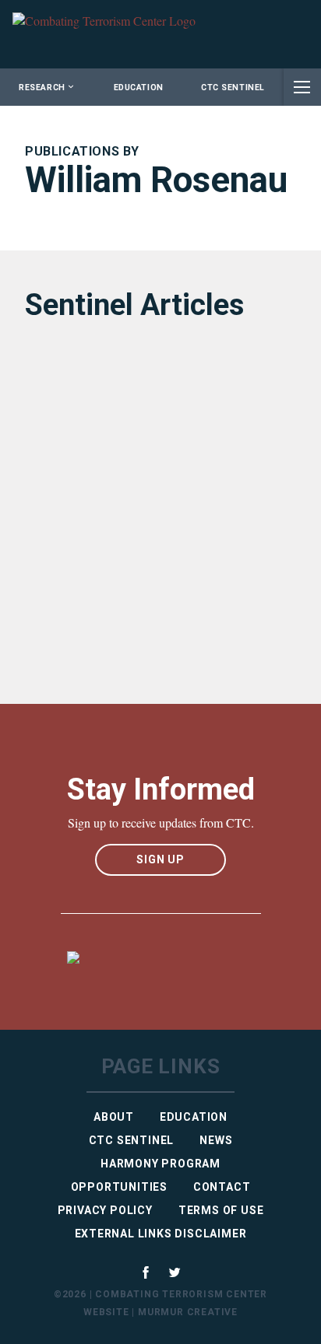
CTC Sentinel (232, 87)
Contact (222, 1187)
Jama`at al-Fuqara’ (97, 613)
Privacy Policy (105, 1210)
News (215, 1140)
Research (42, 87)
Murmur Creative (188, 1312)
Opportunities (119, 1187)
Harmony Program (160, 1163)
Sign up (160, 859)
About (113, 1117)
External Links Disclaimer (161, 1233)
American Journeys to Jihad (133, 401)
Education (139, 87)
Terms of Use (221, 1210)
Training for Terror (96, 507)
